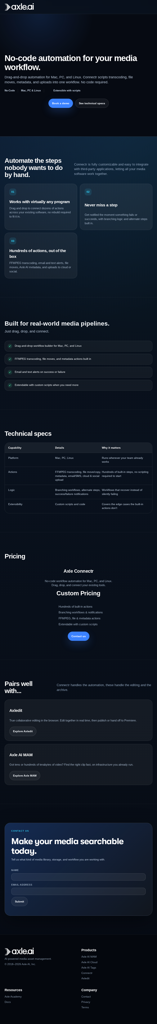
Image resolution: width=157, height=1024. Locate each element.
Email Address (21, 884)
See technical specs (92, 103)
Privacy (85, 1001)
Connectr (86, 972)
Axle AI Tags (88, 967)
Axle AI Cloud (89, 962)
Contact (86, 996)
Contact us (78, 636)
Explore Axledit (23, 731)
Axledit (85, 978)
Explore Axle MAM (25, 775)
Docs (8, 1001)
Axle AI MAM (89, 956)
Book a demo (60, 103)
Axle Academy (13, 996)
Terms (85, 1007)
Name (15, 870)
